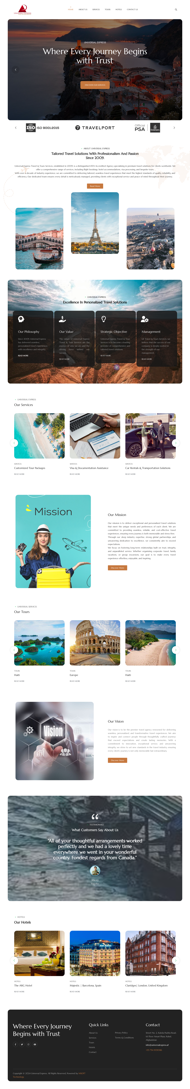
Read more (19, 474)
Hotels (92, 1047)
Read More (23, 355)
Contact (92, 1052)
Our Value (66, 332)
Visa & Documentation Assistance (33, 468)
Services (92, 1037)
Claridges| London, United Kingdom (91, 985)
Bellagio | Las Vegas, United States (145, 985)
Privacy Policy (121, 1032)
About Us (93, 1032)
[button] (15, 127)
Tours (91, 1042)
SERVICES (17, 464)
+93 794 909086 (154, 1050)
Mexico (129, 675)
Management (151, 332)
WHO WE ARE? (95, 85)
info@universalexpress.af (157, 1045)
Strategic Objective (114, 332)
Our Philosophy (28, 332)
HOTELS (17, 981)
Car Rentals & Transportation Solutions (92, 468)
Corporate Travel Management (143, 468)
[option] (95, 862)
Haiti (72, 675)
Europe (18, 675)
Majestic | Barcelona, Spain (30, 985)
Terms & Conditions (124, 1037)
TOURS (17, 671)
